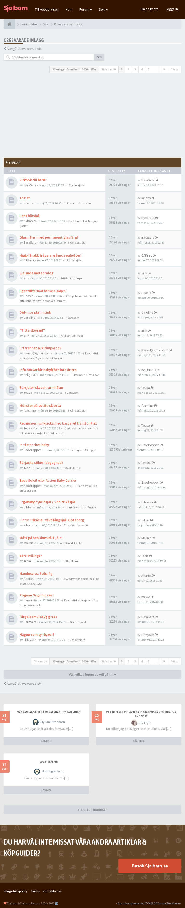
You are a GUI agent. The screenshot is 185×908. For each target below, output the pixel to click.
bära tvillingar (31, 555)
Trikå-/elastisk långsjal (83, 507)
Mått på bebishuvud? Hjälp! (41, 537)
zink (26, 278)
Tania (27, 561)
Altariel (29, 578)
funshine (30, 410)
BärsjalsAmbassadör (76, 525)
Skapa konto (149, 9)
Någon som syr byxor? (37, 634)
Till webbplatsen (47, 9)
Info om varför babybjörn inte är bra (48, 369)
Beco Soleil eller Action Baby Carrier (48, 480)
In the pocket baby (34, 444)
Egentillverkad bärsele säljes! (43, 291)
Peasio (28, 296)
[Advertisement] (92, 115)
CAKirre (29, 260)
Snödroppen (33, 450)
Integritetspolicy (16, 891)
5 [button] (148, 69)
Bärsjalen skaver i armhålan (41, 387)
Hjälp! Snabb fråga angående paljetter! (50, 255)
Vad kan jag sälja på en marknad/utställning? (48, 712)
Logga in (172, 9)
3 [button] (135, 69)
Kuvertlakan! (49, 761)
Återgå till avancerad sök (25, 49)
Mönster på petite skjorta (40, 405)
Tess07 (29, 468)
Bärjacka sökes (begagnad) (41, 462)
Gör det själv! (77, 185)
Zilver (28, 525)
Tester (25, 198)
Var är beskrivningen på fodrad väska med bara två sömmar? (141, 714)
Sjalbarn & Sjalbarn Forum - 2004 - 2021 (30, 903)
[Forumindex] (9, 24)
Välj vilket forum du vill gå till (91, 674)
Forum (84, 9)
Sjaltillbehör (73, 468)
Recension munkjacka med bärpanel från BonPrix (58, 423)
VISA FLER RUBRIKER (92, 809)
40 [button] (164, 69)
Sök (102, 9)
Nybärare (30, 221)
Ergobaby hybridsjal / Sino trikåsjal (47, 502)
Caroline (29, 317)
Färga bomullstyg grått (38, 616)
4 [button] (142, 69)
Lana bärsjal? (30, 215)
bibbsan (29, 507)
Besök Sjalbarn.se (150, 866)
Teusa (28, 392)
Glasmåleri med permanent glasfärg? (49, 237)
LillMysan (30, 639)
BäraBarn (73, 317)
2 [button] (128, 69)
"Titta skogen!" (32, 330)
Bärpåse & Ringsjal (85, 450)
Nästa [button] (174, 69)
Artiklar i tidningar (72, 278)
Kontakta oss (52, 891)
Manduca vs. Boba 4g (36, 573)
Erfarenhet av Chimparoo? (40, 348)
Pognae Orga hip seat (37, 595)
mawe (28, 600)
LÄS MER (46, 741)
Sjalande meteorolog (36, 273)
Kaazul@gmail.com (37, 353)
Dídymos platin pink (35, 312)
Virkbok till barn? (33, 180)
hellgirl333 (31, 375)
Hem (69, 9)
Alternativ (40, 661)
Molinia (28, 543)
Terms (35, 891)
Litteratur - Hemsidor (79, 203)
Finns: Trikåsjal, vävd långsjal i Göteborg (52, 520)
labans (28, 203)
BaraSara (30, 185)
